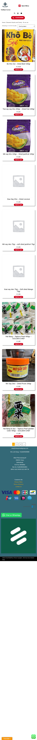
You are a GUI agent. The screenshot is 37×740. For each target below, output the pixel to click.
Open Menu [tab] (25, 6)
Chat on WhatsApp (13, 515)
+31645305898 (20, 17)
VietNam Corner (5, 10)
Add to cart (18, 69)
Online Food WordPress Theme (9, 557)
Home (3, 22)
